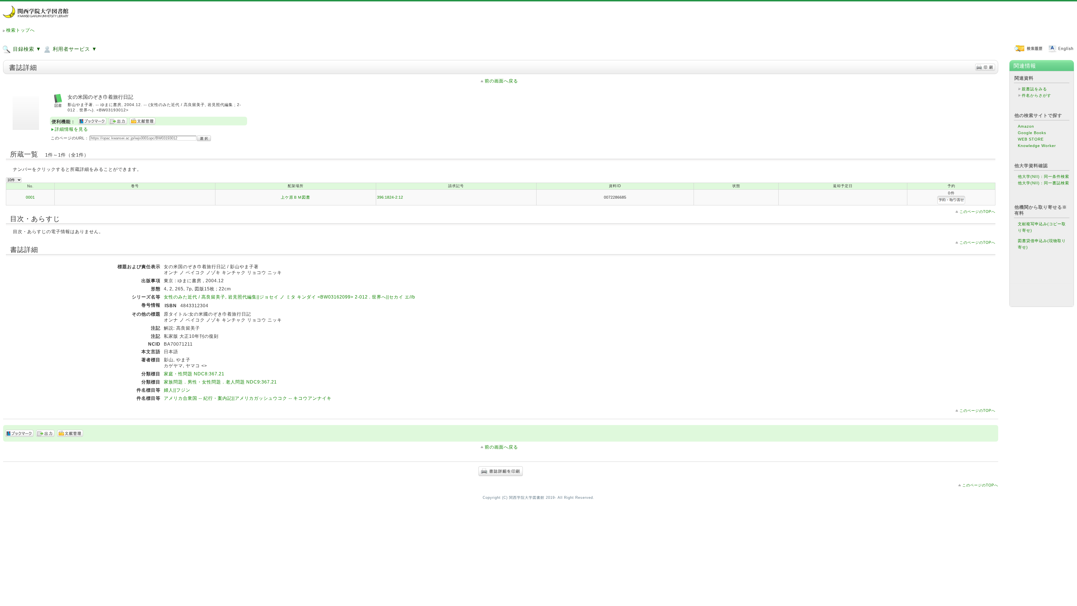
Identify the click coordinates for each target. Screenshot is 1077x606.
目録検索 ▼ (26, 49)
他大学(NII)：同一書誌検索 (1043, 183)
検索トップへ (20, 30)
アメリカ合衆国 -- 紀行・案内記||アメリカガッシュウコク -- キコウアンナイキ (248, 398)
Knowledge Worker (1037, 145)
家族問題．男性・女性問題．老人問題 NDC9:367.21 (220, 382)
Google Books (1032, 132)
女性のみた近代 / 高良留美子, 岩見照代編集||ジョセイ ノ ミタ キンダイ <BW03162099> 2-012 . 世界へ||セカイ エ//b (289, 297)
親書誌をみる (1034, 89)
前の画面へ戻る (501, 81)
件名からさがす (1036, 95)
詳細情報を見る (71, 129)
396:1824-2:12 (390, 197)
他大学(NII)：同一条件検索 (1043, 176)
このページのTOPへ (977, 212)
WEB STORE (1031, 139)
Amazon (1026, 126)
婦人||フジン (177, 390)
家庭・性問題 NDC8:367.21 (194, 373)
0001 (30, 197)
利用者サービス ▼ (74, 49)
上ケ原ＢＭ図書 (295, 197)
